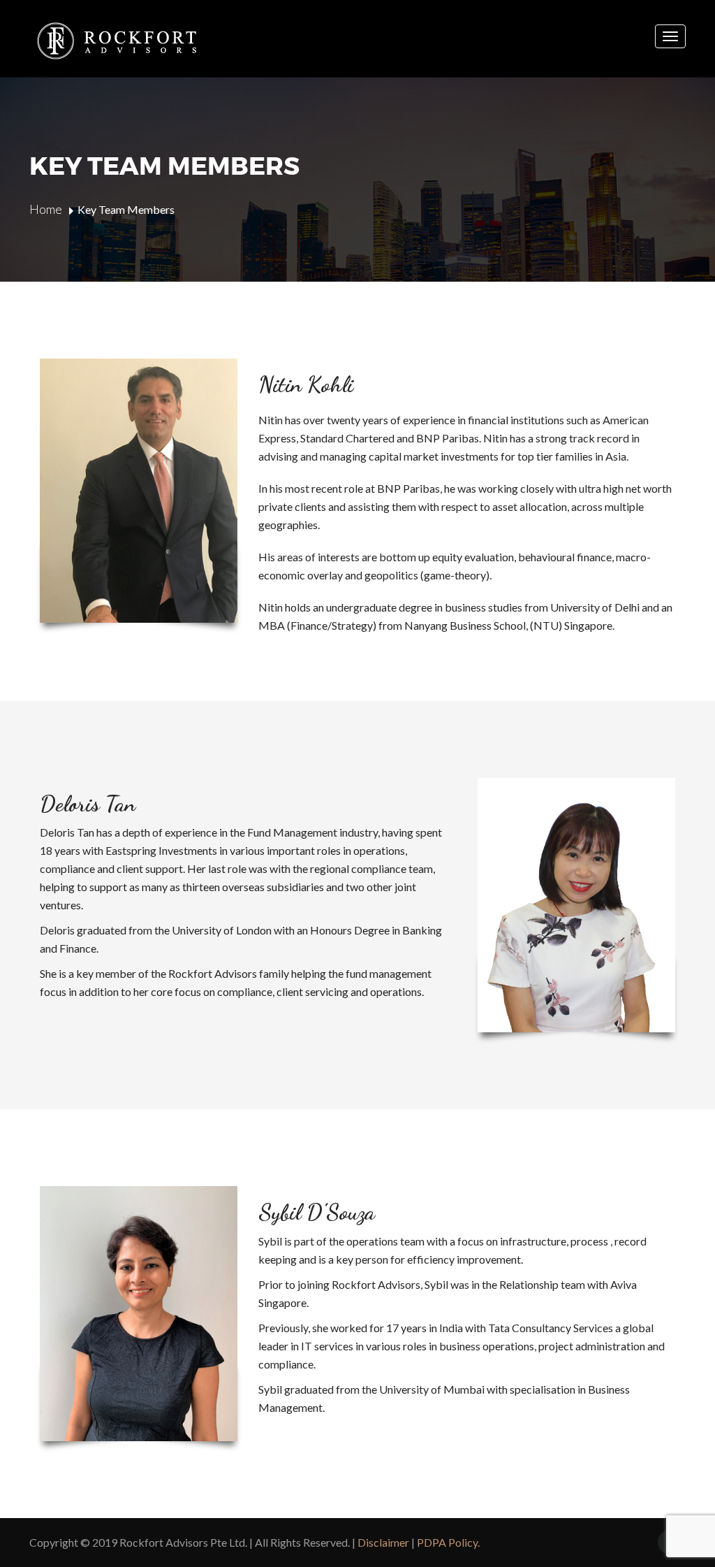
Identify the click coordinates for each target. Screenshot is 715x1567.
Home (45, 209)
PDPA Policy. (448, 1542)
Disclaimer (383, 1542)
